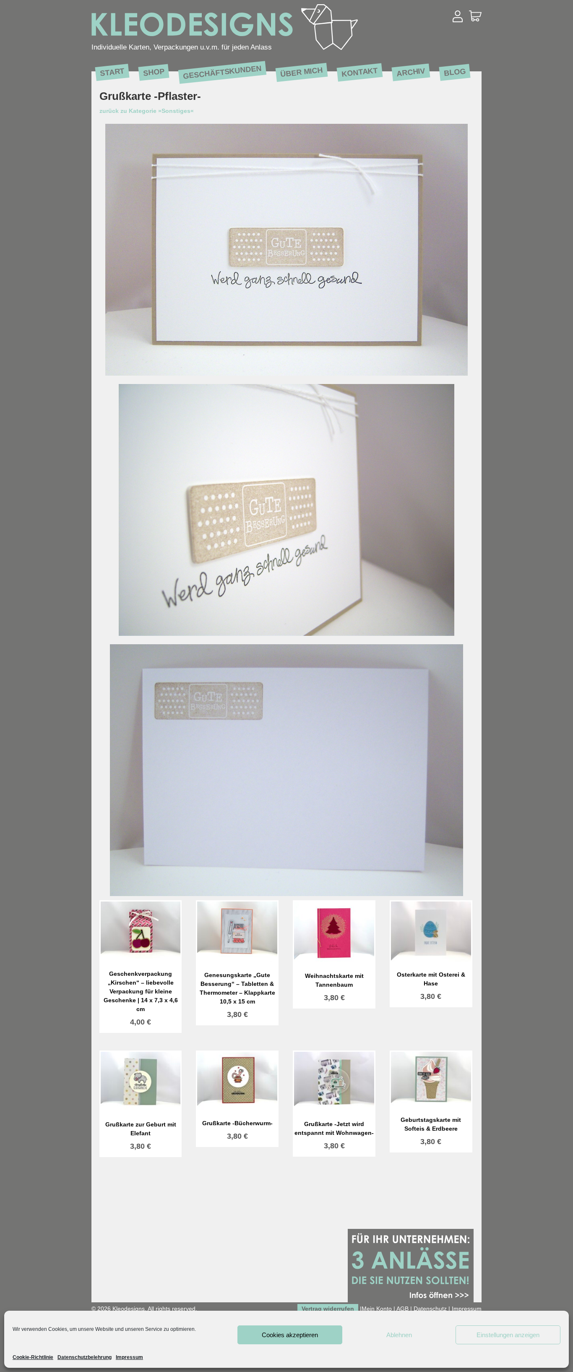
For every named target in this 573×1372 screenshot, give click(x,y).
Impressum (129, 1357)
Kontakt (359, 72)
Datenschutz (430, 1308)
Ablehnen (399, 1334)
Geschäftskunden (222, 72)
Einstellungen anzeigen (508, 1334)
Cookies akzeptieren (290, 1334)
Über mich (301, 71)
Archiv (411, 72)
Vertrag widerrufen (328, 1308)
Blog (454, 72)
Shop (154, 72)
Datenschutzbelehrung (84, 1357)
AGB (402, 1308)
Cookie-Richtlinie (33, 1357)
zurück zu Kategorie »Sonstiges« (146, 110)
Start (112, 71)
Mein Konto (377, 1308)
